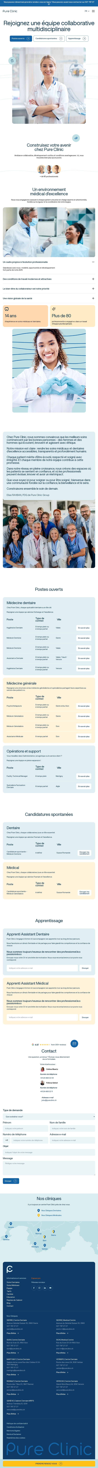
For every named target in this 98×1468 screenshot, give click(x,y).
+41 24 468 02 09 (47, 1078)
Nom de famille (58, 1122)
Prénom (7, 1122)
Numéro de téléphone (14, 1134)
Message (8, 1158)
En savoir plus (83, 628)
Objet (5, 1146)
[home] (10, 11)
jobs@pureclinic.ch (49, 1100)
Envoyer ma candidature (84, 853)
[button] (93, 11)
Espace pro (36, 1278)
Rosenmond (86, 1460)
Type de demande (13, 1110)
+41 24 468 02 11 (46, 1091)
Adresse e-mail (58, 1134)
